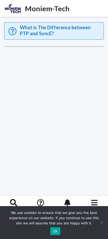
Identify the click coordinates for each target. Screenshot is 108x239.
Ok (55, 231)
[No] (101, 222)
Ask (40, 210)
